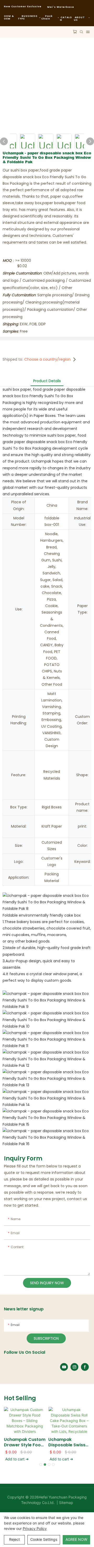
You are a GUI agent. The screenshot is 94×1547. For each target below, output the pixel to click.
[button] (41, 1464)
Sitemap (65, 1502)
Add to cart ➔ (17, 1459)
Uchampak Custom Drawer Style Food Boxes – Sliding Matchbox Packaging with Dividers (24, 1442)
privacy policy (35, 1528)
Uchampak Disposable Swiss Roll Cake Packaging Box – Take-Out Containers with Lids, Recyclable (66, 1442)
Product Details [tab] (47, 380)
